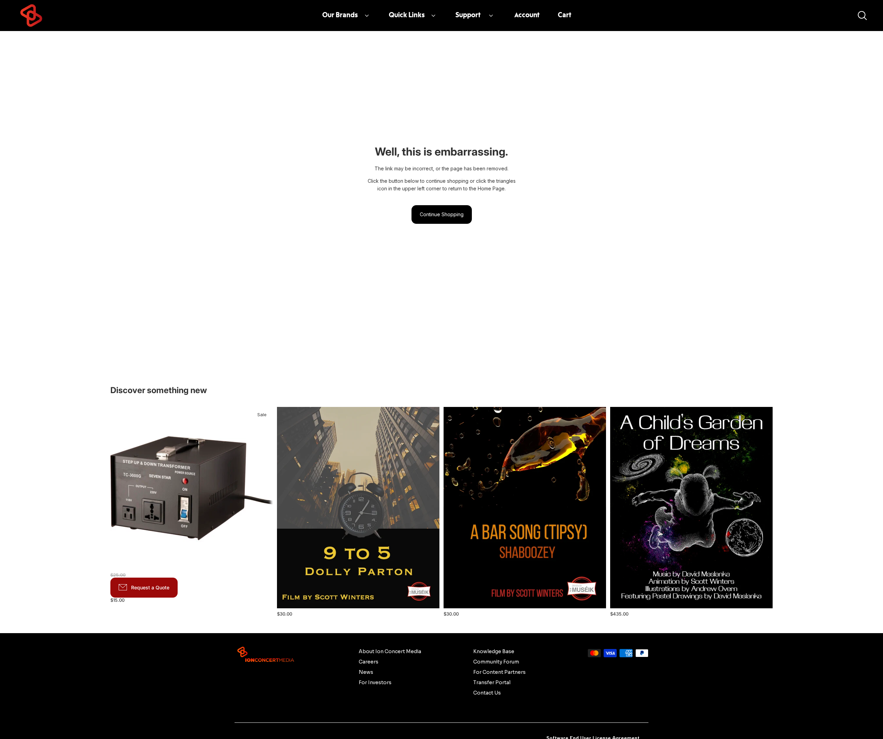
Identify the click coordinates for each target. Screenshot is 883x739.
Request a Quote (150, 587)
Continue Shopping (442, 214)
